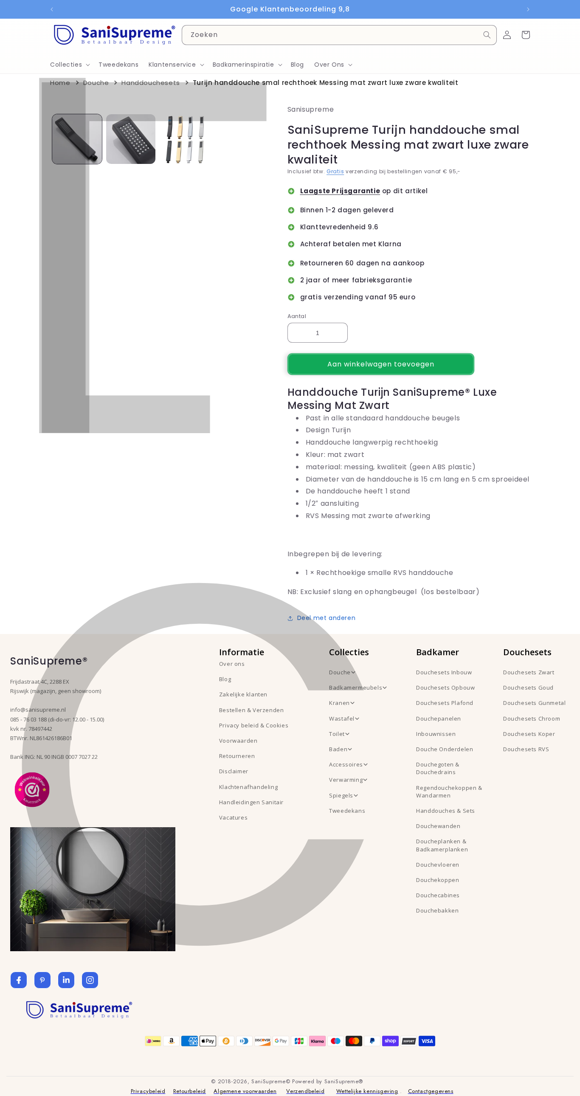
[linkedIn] (66, 980)
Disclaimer (233, 771)
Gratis (335, 171)
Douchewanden (438, 826)
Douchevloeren (437, 864)
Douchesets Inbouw (444, 672)
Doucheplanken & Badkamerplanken (442, 845)
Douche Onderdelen (444, 749)
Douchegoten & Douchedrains (437, 768)
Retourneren (237, 756)
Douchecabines (438, 895)
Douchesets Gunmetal (534, 703)
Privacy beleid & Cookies (253, 725)
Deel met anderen (326, 618)
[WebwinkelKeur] (32, 789)
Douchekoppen (437, 880)
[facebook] (18, 980)
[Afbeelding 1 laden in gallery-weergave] (77, 139)
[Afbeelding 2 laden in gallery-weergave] (131, 139)
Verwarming (346, 779)
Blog (225, 679)
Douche (96, 82)
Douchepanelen (438, 718)
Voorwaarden (238, 740)
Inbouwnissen (436, 734)
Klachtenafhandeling (248, 787)
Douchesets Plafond (444, 703)
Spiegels (341, 795)
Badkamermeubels (355, 687)
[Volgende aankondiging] (528, 9)
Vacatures (233, 817)
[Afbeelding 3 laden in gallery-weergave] (184, 139)
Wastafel (342, 718)
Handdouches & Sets (445, 810)
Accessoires (346, 764)
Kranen (339, 703)
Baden (338, 749)
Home (60, 82)
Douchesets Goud (528, 687)
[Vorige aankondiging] (51, 9)
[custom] (42, 980)
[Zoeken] (487, 34)
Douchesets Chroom (531, 718)
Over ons (232, 664)
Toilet (337, 734)
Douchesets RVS (526, 749)
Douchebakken (437, 910)
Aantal (296, 316)
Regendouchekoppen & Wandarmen (449, 791)
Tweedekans (347, 810)
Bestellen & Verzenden (251, 710)
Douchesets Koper (529, 734)
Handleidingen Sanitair (251, 802)
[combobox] (339, 35)
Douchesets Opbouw (445, 687)
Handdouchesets (150, 82)
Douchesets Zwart (529, 672)
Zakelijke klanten (243, 694)
